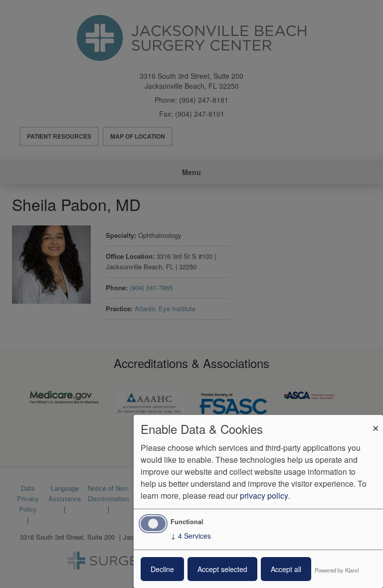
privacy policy (264, 495)
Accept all (286, 569)
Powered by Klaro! (337, 570)
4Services (191, 536)
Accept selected (222, 569)
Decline (162, 569)
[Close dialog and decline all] (375, 421)
